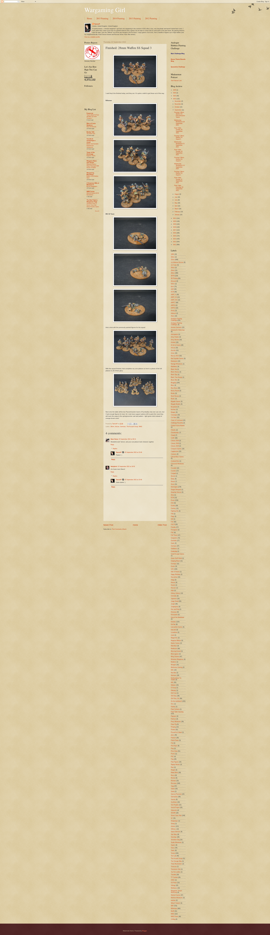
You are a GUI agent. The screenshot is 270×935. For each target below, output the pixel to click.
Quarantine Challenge (178, 67)
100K (172, 254)
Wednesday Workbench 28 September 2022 (179, 122)
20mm (173, 267)
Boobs (173, 393)
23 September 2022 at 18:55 (126, 466)
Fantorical (90, 113)
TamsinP (97, 24)
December (178, 101)
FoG (172, 522)
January (177, 214)
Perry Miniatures (176, 721)
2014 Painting (119, 18)
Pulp (172, 759)
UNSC (173, 880)
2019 (174, 224)
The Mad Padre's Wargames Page (92, 201)
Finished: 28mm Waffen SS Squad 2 (179, 159)
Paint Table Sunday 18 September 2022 (178, 152)
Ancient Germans (176, 327)
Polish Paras (175, 740)
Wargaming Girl (104, 9)
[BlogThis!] (130, 424)
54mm (173, 284)
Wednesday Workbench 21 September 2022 (179, 144)
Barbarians (174, 361)
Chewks (173, 430)
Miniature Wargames (177, 659)
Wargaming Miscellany (90, 173)
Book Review (175, 396)
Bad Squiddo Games (177, 358)
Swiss (173, 848)
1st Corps (174, 265)
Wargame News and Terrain (92, 161)
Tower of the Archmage (91, 153)
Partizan (173, 719)
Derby (172, 479)
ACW (172, 292)
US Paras (174, 882)
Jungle (173, 604)
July (176, 197)
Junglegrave (174, 606)
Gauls (172, 543)
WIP (172, 906)
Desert (173, 481)
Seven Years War (176, 815)
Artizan (117, 426)
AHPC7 (173, 302)
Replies (115, 448)
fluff (172, 519)
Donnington (174, 487)
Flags (172, 516)
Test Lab (173, 856)
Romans (173, 780)
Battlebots (174, 366)
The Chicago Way (176, 861)
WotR (172, 911)
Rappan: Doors (91, 155)
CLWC (173, 438)
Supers (173, 845)
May (176, 203)
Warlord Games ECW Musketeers (93, 194)
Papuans (173, 716)
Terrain (173, 853)
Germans (123, 426)
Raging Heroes (175, 764)
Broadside (174, 407)
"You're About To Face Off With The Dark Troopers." (93, 116)
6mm (172, 286)
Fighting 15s (174, 511)
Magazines (174, 638)
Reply (112, 444)
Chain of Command (177, 420)
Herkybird (114, 466)
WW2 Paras (174, 916)
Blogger (144, 931)
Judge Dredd (175, 601)
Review (173, 778)
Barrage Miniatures (176, 364)
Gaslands (174, 540)
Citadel (173, 435)
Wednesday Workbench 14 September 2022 (179, 166)
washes (173, 900)
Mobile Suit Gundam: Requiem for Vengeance (93, 145)
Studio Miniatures (176, 842)
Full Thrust (174, 535)
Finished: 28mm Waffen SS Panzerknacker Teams (179, 115)
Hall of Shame (175, 571)
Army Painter (175, 337)
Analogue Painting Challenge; (176, 323)
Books (173, 398)
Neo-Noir (173, 672)
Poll (172, 743)
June (176, 200)
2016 (174, 233)
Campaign (174, 415)
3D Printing (174, 278)
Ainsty (173, 310)
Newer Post (108, 525)
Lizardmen (174, 632)
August (177, 194)
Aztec (172, 353)
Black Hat (174, 369)
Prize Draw (174, 751)
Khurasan (174, 612)
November (178, 104)
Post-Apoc (174, 746)
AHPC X (173, 294)
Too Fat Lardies (175, 872)
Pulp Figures (175, 762)
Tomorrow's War (176, 869)
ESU (172, 503)
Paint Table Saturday (177, 712)
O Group (173, 687)
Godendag (174, 551)
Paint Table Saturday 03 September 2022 (178, 188)
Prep (172, 748)
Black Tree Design (176, 377)
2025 (174, 90)
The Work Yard (91, 133)
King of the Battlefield (177, 617)
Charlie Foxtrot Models (178, 425)
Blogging (173, 382)
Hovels (173, 585)
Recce (173, 775)
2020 (174, 221)
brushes (173, 409)
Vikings (173, 885)
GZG (172, 569)
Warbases (174, 888)
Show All (97, 211)
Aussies (173, 350)
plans (172, 735)
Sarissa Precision (176, 794)
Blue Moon (174, 388)
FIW (172, 514)
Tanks (173, 850)
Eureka (173, 505)
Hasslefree (174, 577)
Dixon (172, 484)
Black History (175, 372)
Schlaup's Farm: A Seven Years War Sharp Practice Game (93, 205)
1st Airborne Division (177, 262)
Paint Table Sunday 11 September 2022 (178, 180)
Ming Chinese (175, 656)
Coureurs (173, 454)
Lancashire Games (176, 627)
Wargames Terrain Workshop (176, 891)
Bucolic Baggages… (92, 186)
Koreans (173, 621)
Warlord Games (175, 895)
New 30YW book (91, 126)
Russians (174, 783)
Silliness (173, 829)
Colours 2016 (175, 440)
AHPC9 (173, 308)
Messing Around (176, 651)
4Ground (173, 281)
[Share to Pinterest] (136, 424)
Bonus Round (175, 390)
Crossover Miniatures (177, 463)
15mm (173, 259)
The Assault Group (132, 426)
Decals (173, 476)
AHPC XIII (174, 300)
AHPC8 (173, 305)
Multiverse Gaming (176, 667)
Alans (172, 316)
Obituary (173, 690)
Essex (173, 500)
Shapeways (174, 821)
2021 (174, 218)
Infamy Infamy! (175, 593)
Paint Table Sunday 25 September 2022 (178, 130)
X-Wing (173, 919)
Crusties (173, 471)
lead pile (173, 630)
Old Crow (173, 693)
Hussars (173, 588)
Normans (173, 675)
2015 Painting (102, 18)
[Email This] (128, 424)
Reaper (173, 770)
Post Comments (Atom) (119, 529)
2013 (174, 241)
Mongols (173, 664)
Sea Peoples (175, 805)
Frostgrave (174, 530)
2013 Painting (135, 18)
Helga (172, 580)
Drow (172, 495)
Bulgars (173, 412)
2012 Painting (151, 18)
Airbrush (173, 313)
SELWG (173, 813)
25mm (173, 270)
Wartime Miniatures (177, 897)
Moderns (173, 662)
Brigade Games (175, 401)
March (177, 209)
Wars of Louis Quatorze (91, 124)
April (176, 206)
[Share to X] (132, 424)
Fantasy (173, 508)
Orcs (172, 704)
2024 (174, 93)
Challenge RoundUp (177, 423)
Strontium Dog (175, 839)
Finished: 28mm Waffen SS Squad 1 (179, 173)
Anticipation (174, 334)
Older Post (162, 525)
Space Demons (175, 831)
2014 (174, 239)
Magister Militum (176, 640)
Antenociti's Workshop (177, 330)
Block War (174, 380)
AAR (172, 289)
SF (172, 818)
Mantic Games (175, 643)
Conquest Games (176, 449)
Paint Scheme (175, 709)
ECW (172, 497)
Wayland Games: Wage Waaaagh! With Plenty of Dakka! (93, 165)
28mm (112, 426)
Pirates (173, 729)
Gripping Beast (175, 561)
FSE (172, 532)
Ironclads (173, 596)
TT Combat (174, 877)
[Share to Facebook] (134, 424)
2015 (174, 236)
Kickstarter (174, 614)
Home (89, 18)
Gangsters (174, 538)
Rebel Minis (174, 772)
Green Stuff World (176, 558)
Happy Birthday (175, 574)
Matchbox (174, 646)
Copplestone (174, 451)
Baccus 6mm (175, 356)
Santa (172, 791)
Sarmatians (174, 796)
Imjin (172, 590)
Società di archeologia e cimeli (91, 140)
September (178, 110)
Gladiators (174, 548)
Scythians (174, 802)
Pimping (173, 727)
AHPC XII (174, 297)
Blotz (172, 385)
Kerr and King (175, 609)
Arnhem (173, 342)
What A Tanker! (175, 903)
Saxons (173, 799)
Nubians (173, 685)
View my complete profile (92, 37)
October (177, 107)
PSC (172, 756)
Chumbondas (175, 432)
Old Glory (174, 696)
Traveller (173, 874)
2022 (174, 99)
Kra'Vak (173, 624)
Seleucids (174, 810)
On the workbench (176, 701)
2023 (174, 96)
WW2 (140, 426)
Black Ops (174, 374)
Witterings (174, 908)
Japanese (174, 598)
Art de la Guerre (176, 345)
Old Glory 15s (175, 698)
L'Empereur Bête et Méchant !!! (93, 184)
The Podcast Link (176, 80)
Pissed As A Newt (176, 732)
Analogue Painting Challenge (176, 319)
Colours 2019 (175, 446)
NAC (172, 670)
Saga (172, 786)
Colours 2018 (175, 443)
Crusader (173, 468)
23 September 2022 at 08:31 (127, 439)
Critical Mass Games (177, 457)
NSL (172, 682)
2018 (174, 227)
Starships (174, 837)
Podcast (173, 737)
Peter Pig (174, 724)
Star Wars (174, 834)
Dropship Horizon (176, 492)
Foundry (173, 527)
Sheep (173, 823)
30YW (173, 276)
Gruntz (173, 566)
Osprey (173, 706)
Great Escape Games (177, 554)
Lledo (172, 635)
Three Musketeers (176, 864)
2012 (174, 244)
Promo (173, 754)
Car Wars (174, 417)
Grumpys (173, 563)
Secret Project (175, 807)
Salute (173, 788)
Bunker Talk (90, 132)
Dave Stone (114, 439)
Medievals (174, 648)
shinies (173, 826)
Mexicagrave (175, 654)
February (177, 211)
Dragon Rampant (176, 489)
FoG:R (173, 524)
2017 (174, 230)
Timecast (174, 866)
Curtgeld (173, 473)
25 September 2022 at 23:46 (133, 452)
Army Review (175, 339)
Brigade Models (175, 404)
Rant (172, 767)
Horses (173, 582)
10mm (173, 257)
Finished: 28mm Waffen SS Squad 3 (179, 137)
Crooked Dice (175, 461)
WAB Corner (90, 191)
